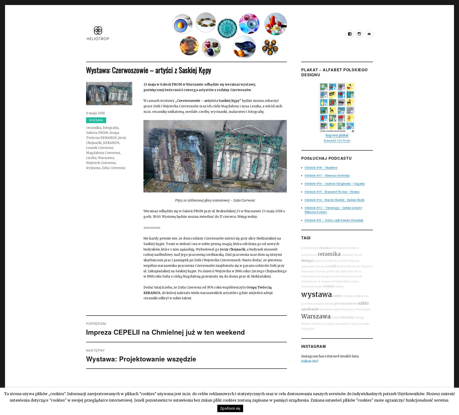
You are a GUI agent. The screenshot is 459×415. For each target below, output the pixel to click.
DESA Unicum (350, 260)
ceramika (93, 128)
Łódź (332, 266)
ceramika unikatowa (355, 296)
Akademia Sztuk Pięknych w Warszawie (345, 309)
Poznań (320, 271)
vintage (360, 317)
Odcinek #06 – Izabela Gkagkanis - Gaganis (335, 183)
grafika (330, 271)
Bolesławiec (339, 248)
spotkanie (310, 309)
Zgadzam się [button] (230, 408)
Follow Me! (309, 361)
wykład (328, 286)
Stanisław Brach (351, 255)
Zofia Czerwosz (113, 168)
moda (324, 266)
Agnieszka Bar (310, 266)
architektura (309, 255)
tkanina (325, 248)
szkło (363, 303)
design (307, 260)
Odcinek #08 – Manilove (321, 167)
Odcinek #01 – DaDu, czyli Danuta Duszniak (334, 220)
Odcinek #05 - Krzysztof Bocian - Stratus (332, 191)
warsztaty (341, 323)
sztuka (339, 286)
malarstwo (308, 276)
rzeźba (91, 158)
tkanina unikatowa (313, 323)
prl (336, 303)
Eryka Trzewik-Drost (327, 260)
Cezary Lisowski (359, 323)
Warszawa (106, 158)
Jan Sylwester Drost (348, 271)
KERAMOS (111, 143)
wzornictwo (348, 303)
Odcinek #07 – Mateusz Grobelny (327, 175)
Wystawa (96, 120)
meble (337, 296)
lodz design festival (327, 276)
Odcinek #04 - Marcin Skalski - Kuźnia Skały (334, 200)
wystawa (93, 168)
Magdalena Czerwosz (103, 153)
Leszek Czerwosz (99, 148)
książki (335, 317)
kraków (342, 266)
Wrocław (347, 317)
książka (319, 303)
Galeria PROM (97, 133)
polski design (310, 248)
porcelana (307, 303)
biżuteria (353, 248)
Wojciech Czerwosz (101, 163)
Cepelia (330, 323)
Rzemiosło (354, 266)
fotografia (111, 128)
